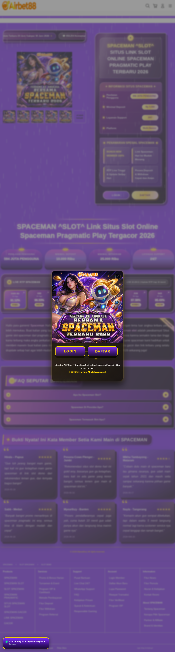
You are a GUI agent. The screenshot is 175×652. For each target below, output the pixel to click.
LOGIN (70, 351)
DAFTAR (102, 351)
